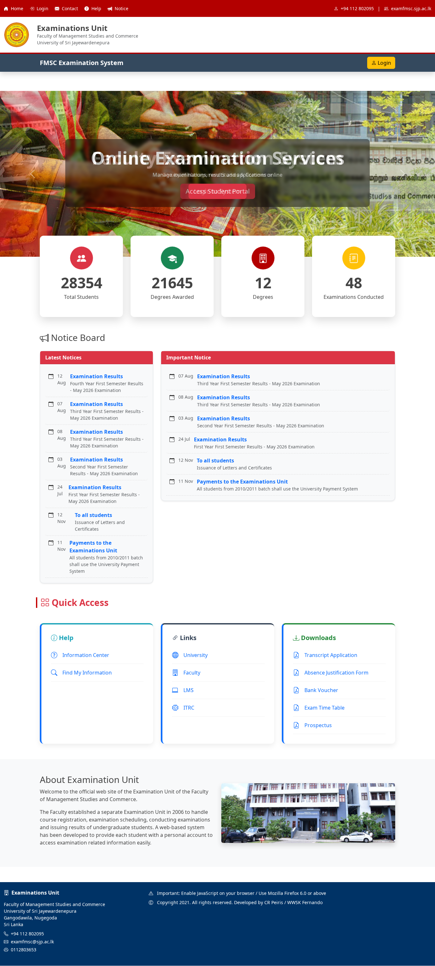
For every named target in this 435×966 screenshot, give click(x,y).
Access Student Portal (218, 191)
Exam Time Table (324, 707)
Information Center (85, 655)
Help (96, 8)
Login (42, 8)
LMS (188, 690)
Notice (120, 8)
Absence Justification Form (336, 672)
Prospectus (318, 725)
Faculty (191, 672)
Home (17, 8)
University (195, 655)
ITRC (188, 707)
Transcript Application (330, 655)
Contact (70, 8)
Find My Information (87, 672)
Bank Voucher (321, 690)
